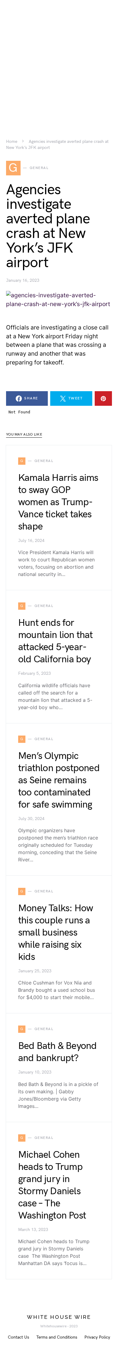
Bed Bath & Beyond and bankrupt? (57, 1052)
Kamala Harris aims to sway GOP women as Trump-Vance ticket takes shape (58, 502)
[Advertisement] (59, 59)
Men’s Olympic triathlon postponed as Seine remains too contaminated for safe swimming (59, 780)
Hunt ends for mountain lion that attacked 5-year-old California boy (55, 641)
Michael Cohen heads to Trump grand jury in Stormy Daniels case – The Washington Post (52, 1185)
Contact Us (18, 1337)
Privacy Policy (97, 1337)
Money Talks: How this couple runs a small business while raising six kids (55, 932)
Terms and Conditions (56, 1337)
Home (11, 141)
